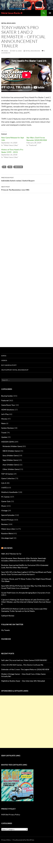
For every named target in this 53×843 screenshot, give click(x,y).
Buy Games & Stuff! (9, 365)
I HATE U (4, 487)
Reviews (4, 524)
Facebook (6, 639)
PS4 (10, 167)
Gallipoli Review (7, 616)
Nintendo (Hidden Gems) (12, 446)
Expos (3, 356)
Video (5, 51)
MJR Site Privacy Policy (10, 814)
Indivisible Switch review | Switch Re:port (17, 179)
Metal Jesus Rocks (32, 51)
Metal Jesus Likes (8, 23)
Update (4, 437)
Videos (4, 360)
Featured (4, 400)
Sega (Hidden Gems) (10, 460)
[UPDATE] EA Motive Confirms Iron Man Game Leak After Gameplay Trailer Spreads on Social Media (24, 610)
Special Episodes (7, 515)
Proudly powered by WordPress (23, 840)
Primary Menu (50, 13)
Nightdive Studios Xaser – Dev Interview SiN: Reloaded (23, 681)
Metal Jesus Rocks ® (11, 13)
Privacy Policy (6, 840)
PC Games (5, 497)
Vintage (4, 510)
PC (4, 167)
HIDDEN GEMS (7, 442)
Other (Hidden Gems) (11, 469)
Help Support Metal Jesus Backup (14, 370)
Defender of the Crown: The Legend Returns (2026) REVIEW (25, 669)
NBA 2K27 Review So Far (11, 554)
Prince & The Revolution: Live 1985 (15, 188)
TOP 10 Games (7, 474)
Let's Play (5, 414)
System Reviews (7, 428)
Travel (3, 432)
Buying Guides (7, 396)
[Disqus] (26, 235)
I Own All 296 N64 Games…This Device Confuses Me (22, 665)
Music (3, 506)
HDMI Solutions (7, 410)
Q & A (3, 483)
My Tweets (5, 630)
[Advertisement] (26, 721)
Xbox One (18, 167)
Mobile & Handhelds (9, 492)
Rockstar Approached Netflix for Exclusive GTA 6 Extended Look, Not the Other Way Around (24, 566)
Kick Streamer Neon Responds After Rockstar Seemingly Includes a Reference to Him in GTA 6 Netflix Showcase (23, 559)
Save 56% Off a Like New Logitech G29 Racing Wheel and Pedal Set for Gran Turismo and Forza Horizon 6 (26, 573)
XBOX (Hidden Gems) (11, 451)
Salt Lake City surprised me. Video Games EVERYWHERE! (24, 660)
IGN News (7, 548)
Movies (4, 419)
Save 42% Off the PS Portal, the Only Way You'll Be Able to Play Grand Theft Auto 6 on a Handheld (26, 587)
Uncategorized (7, 538)
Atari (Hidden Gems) (11, 465)
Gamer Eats (5, 501)
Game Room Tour (8, 405)
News (3, 423)
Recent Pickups (7, 520)
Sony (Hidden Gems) (11, 455)
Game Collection (8, 478)
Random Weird (7, 533)
